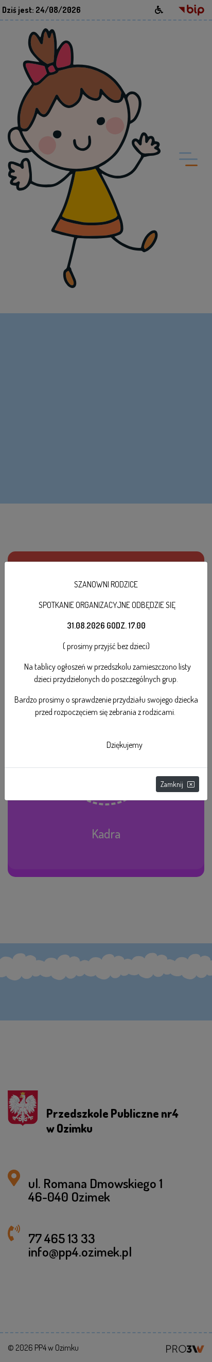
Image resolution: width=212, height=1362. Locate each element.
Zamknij (172, 784)
